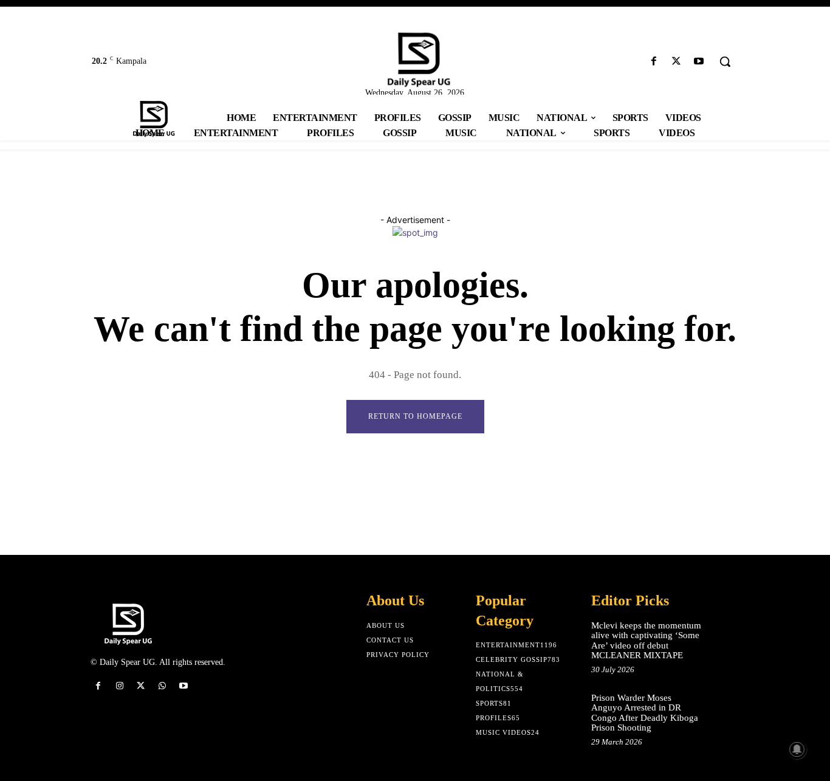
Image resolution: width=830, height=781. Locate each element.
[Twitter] (676, 61)
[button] (724, 61)
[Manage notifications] (797, 749)
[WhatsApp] (162, 685)
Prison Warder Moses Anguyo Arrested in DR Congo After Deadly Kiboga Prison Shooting (644, 713)
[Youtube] (699, 61)
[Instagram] (119, 685)
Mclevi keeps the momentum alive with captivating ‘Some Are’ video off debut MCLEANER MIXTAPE (646, 641)
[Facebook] (653, 61)
